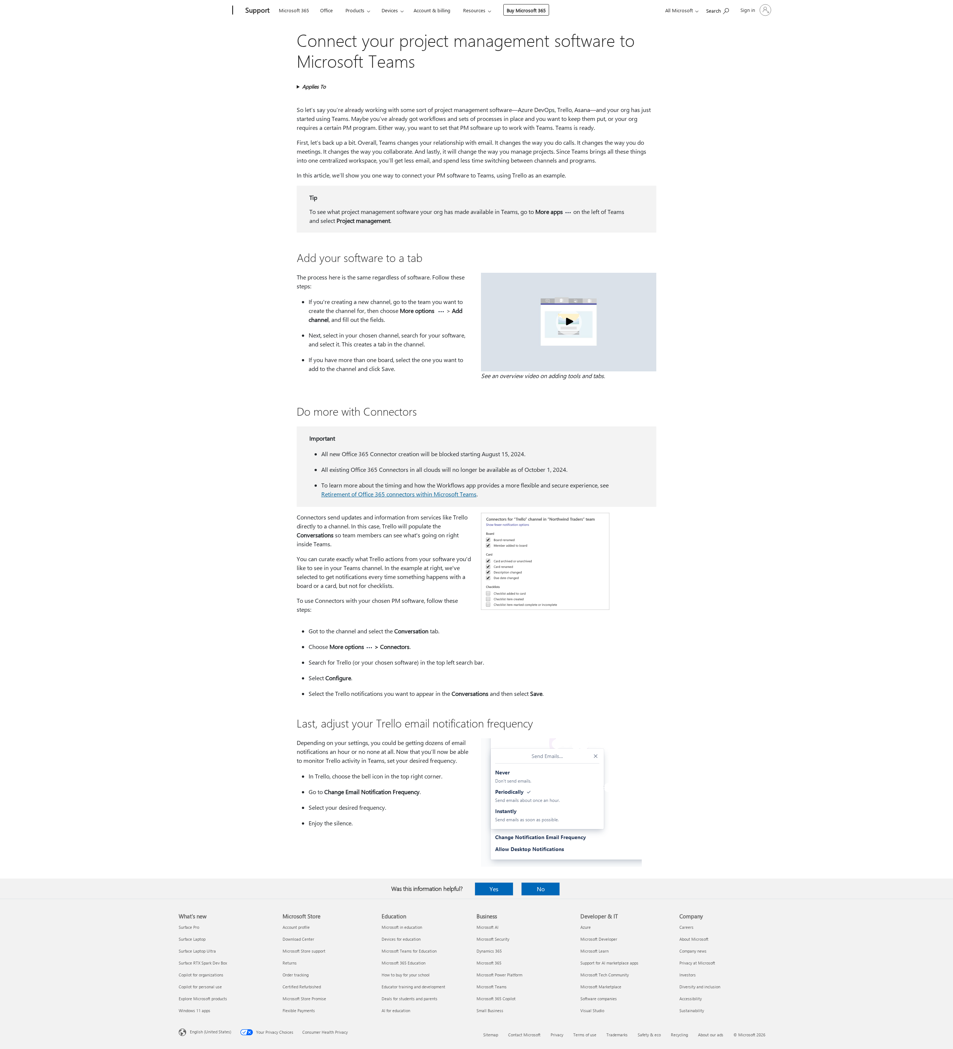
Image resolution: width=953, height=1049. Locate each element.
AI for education (396, 1010)
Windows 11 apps (194, 1010)
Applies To (314, 86)
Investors (687, 975)
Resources (474, 10)
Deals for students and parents (409, 998)
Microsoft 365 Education (403, 963)
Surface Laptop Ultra (197, 951)
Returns (290, 963)
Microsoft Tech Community (604, 975)
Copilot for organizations (201, 975)
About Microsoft (693, 939)
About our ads (710, 1034)
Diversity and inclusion (699, 986)
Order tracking (296, 975)
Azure (585, 927)
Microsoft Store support (304, 951)
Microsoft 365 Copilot (496, 998)
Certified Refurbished (302, 986)
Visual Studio (592, 1010)
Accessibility (690, 998)
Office (326, 10)
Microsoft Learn (594, 951)
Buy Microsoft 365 (526, 10)
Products (354, 10)
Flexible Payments (299, 1010)
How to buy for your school (406, 975)
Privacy (557, 1034)
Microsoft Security (492, 939)
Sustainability (691, 1010)
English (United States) (210, 1031)
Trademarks (617, 1034)
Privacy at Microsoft (697, 963)
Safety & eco (649, 1034)
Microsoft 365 (294, 10)
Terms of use (584, 1034)
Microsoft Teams (491, 986)
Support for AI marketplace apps (609, 963)
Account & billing (432, 10)
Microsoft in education (402, 927)
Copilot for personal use (200, 986)
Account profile (296, 927)
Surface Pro (189, 927)
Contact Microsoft (524, 1034)
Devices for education (401, 939)
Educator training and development (413, 986)
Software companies (598, 998)
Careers (686, 927)
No (541, 889)
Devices (390, 10)
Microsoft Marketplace (600, 986)
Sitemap (490, 1034)
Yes (494, 889)
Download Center (298, 939)
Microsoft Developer (598, 939)
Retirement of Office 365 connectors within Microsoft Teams (398, 494)
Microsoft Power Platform (499, 975)
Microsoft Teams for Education (409, 951)
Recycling (679, 1034)
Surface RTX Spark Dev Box (203, 963)
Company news (693, 951)
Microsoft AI (487, 927)
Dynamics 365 (489, 951)
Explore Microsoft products (203, 998)
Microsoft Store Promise (304, 998)
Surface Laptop (192, 939)
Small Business (489, 1010)
